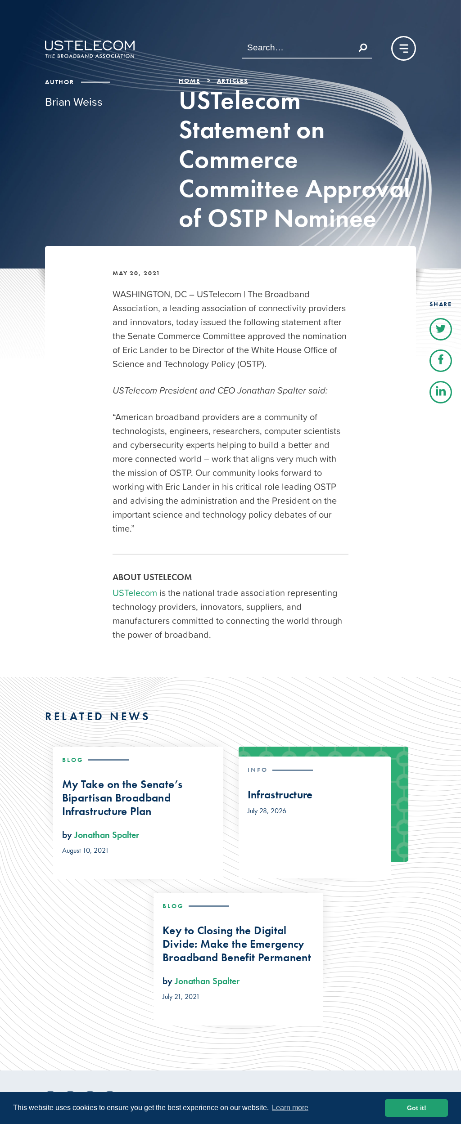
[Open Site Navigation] (403, 48)
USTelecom (135, 593)
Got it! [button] (416, 1107)
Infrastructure (280, 795)
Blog (73, 760)
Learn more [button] (290, 1107)
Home (189, 80)
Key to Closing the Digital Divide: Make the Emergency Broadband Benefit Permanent (237, 944)
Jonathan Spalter (106, 835)
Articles (232, 80)
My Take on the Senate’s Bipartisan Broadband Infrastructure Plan (122, 798)
